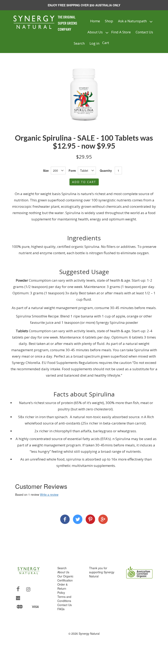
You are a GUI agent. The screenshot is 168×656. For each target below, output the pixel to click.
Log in (94, 43)
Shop (109, 21)
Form (72, 170)
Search (79, 43)
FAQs (61, 609)
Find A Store (121, 32)
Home (95, 21)
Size (46, 170)
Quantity (106, 170)
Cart (105, 42)
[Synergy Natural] (65, 519)
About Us (95, 32)
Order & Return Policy (62, 588)
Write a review (49, 494)
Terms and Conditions (64, 599)
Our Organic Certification (65, 578)
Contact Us (144, 32)
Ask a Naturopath (132, 21)
